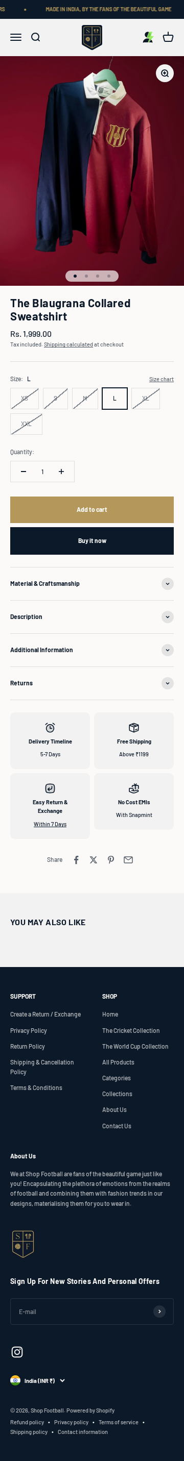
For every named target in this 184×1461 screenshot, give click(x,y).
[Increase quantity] (61, 471)
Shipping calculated (68, 344)
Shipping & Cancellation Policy (42, 1066)
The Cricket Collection (131, 1030)
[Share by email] (128, 860)
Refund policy (27, 1422)
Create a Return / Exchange (45, 1014)
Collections (117, 1093)
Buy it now (92, 540)
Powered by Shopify (90, 1410)
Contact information (83, 1431)
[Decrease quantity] (23, 471)
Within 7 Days (50, 824)
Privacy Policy (28, 1030)
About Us (114, 1109)
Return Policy (27, 1046)
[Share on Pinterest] (111, 860)
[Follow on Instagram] (17, 1352)
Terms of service (119, 1422)
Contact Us (116, 1125)
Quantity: (22, 451)
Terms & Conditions (36, 1087)
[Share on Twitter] (93, 860)
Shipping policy (29, 1431)
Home (110, 1014)
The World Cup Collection (135, 1046)
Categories (116, 1077)
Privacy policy (71, 1422)
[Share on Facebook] (76, 860)
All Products (118, 1062)
